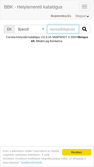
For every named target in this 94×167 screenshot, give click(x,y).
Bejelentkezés (61, 16)
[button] (31, 29)
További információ (31, 162)
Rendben (76, 152)
